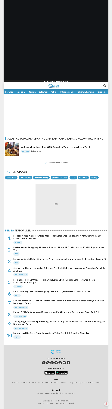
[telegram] (56, 362)
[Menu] (7, 86)
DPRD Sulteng (25, 177)
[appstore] (49, 374)
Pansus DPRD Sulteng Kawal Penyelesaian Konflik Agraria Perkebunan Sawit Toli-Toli (56, 312)
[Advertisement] (56, 41)
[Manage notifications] (106, 404)
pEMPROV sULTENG (59, 177)
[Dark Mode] (100, 86)
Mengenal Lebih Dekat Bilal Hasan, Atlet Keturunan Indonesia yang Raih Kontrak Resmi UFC (59, 259)
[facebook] (43, 362)
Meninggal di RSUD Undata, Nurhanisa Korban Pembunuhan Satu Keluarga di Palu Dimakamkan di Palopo (54, 281)
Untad (73, 177)
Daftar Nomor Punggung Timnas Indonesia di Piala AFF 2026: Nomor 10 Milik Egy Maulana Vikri (58, 248)
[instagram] (60, 362)
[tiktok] (68, 362)
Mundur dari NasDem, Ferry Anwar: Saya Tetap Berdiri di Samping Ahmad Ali (51, 333)
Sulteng (94, 177)
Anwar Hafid (11, 177)
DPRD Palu (83, 177)
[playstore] (62, 374)
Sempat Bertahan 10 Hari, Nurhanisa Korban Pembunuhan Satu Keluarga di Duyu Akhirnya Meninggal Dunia (58, 302)
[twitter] (48, 362)
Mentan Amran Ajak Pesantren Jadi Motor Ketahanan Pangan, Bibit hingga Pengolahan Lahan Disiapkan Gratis (57, 237)
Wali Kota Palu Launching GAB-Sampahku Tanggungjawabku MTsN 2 (55, 147)
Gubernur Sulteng (41, 177)
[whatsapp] (52, 362)
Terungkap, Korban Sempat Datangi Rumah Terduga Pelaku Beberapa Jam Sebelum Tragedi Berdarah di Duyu (59, 322)
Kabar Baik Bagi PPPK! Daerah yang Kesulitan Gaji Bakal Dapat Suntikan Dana (52, 291)
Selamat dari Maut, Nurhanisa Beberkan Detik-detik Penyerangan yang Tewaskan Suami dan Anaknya (59, 269)
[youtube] (64, 362)
